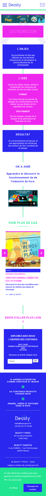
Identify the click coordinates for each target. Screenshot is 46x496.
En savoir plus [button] (15, 480)
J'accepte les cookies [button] (32, 487)
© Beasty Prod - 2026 (23, 462)
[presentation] (5, 253)
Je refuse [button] (13, 488)
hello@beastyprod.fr (23, 423)
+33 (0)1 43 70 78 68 (23, 426)
